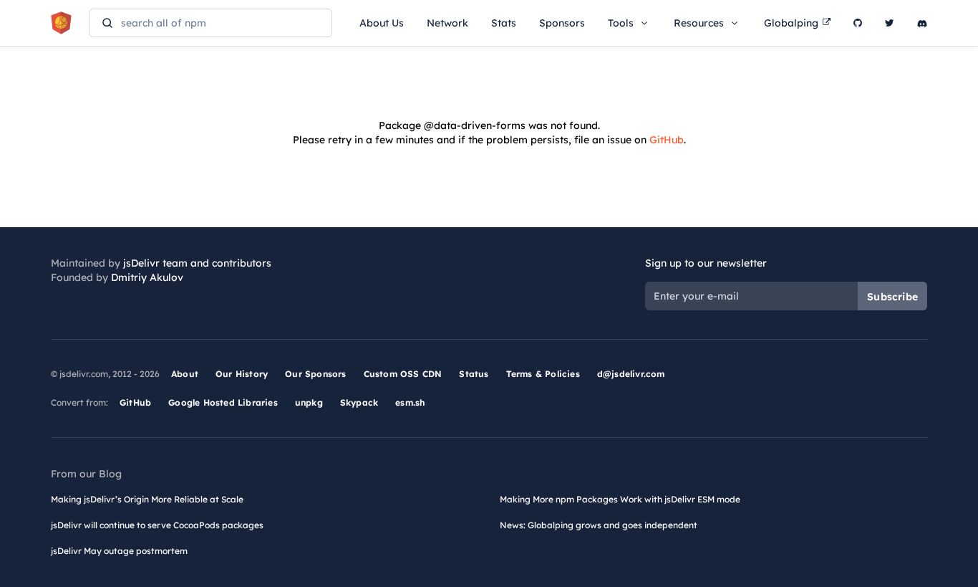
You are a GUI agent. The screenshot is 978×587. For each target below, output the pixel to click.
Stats (503, 22)
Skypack (359, 402)
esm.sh (410, 402)
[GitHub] (857, 23)
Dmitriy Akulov (147, 277)
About (184, 373)
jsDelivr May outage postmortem (119, 550)
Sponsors (562, 22)
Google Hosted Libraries (223, 402)
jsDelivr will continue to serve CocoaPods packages (157, 525)
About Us (381, 22)
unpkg (309, 402)
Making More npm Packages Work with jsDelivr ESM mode (620, 499)
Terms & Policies (543, 373)
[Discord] (922, 23)
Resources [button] (699, 22)
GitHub (666, 139)
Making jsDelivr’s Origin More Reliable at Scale (147, 499)
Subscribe (892, 296)
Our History (242, 373)
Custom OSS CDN (403, 373)
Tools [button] (621, 22)
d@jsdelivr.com (631, 373)
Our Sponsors (315, 373)
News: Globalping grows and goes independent (598, 525)
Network (447, 22)
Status (473, 373)
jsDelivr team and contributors (197, 263)
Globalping (791, 22)
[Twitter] (889, 23)
